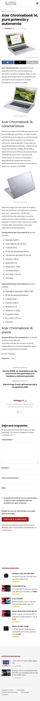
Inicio (3, 11)
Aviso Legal (25, 692)
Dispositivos (11, 11)
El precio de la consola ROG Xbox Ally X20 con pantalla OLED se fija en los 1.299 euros (25, 672)
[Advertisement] (20, 548)
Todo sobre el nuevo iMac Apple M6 (24, 662)
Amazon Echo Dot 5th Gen (23, 573)
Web (4, 488)
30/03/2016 (22, 28)
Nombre (6, 468)
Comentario (8, 440)
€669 (34, 591)
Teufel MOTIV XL (19, 586)
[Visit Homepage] (11, 3)
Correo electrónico (11, 478)
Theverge (11, 354)
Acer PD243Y (17, 599)
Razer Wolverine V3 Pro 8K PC (24, 611)
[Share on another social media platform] (32, 62)
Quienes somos (7, 690)
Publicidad (20, 690)
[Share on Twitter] (20, 62)
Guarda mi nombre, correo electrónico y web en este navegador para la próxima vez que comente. (20, 500)
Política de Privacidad (9, 692)
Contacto (5, 694)
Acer (13, 358)
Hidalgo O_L (9, 28)
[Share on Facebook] (8, 62)
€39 (19, 634)
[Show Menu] (37, 3)
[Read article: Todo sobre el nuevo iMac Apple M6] (6, 663)
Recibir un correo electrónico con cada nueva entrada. (18, 512)
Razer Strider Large (20, 626)
